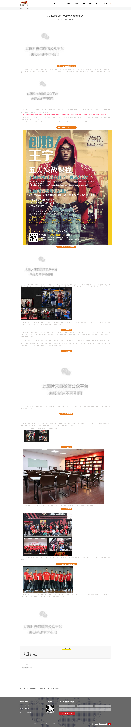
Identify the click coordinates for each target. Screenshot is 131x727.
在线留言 (105, 3)
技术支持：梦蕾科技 (53, 724)
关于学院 (83, 3)
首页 (55, 3)
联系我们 (90, 3)
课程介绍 (61, 3)
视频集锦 (97, 3)
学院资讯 (75, 3)
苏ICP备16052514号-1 (43, 724)
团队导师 (68, 3)
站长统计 (59, 724)
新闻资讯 (27, 8)
